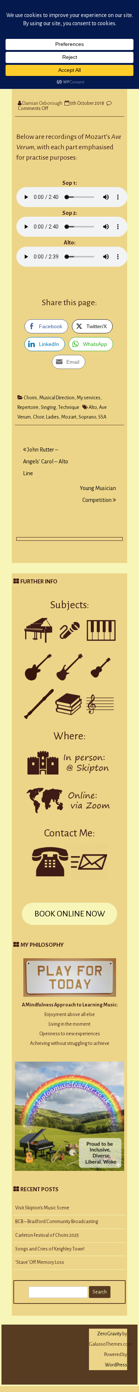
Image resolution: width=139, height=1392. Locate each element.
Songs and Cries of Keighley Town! (50, 1249)
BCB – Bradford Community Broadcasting (56, 1221)
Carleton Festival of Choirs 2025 (47, 1235)
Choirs (30, 397)
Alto (93, 407)
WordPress (116, 1365)
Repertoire (28, 407)
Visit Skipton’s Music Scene (42, 1207)
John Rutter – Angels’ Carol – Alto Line (45, 461)
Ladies (52, 417)
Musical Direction (57, 397)
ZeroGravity (109, 1333)
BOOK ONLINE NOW (69, 913)
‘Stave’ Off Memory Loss (39, 1262)
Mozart (68, 417)
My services (88, 397)
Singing (48, 407)
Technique (68, 407)
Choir (38, 417)
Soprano (87, 417)
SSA (102, 417)
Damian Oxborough (42, 103)
